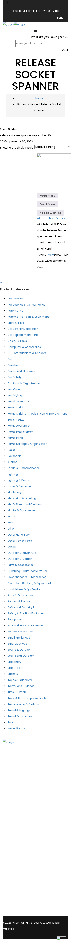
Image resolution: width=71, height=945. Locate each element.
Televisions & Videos (21, 686)
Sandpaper (15, 619)
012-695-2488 (50, 11)
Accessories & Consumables (26, 304)
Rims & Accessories (20, 595)
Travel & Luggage (19, 710)
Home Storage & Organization (27, 444)
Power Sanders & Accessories (27, 577)
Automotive (15, 311)
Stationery (14, 662)
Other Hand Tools (19, 535)
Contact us (17, 797)
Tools (13, 814)
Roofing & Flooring (19, 601)
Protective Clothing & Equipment (29, 583)
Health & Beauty (18, 401)
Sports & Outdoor (19, 650)
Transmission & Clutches (24, 704)
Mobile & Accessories (21, 510)
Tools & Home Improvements (27, 698)
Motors (12, 516)
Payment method (22, 851)
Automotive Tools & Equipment (28, 317)
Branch (15, 792)
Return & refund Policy (25, 861)
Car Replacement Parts (23, 335)
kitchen (12, 462)
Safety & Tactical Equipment (27, 613)
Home (39, 98)
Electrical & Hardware (22, 371)
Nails (10, 522)
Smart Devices (17, 644)
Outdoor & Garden (20, 559)
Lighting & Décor (18, 480)
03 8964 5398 (13, 906)
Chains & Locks (17, 341)
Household (14, 456)
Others (12, 547)
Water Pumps (17, 728)
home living (15, 438)
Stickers (13, 674)
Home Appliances (19, 426)
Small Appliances (19, 637)
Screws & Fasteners (20, 631)
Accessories (15, 298)
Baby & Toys (16, 323)
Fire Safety (15, 377)
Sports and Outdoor (21, 656)
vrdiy (51, 255)
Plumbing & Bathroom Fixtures (28, 571)
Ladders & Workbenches (24, 468)
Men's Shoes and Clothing (25, 504)
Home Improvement (21, 432)
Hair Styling (15, 395)
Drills (10, 359)
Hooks (11, 450)
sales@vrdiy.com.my (17, 910)
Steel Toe (14, 668)
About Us (16, 787)
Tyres (11, 722)
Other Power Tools (20, 541)
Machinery (14, 492)
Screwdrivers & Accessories (26, 625)
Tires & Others (17, 692)
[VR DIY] (8, 24)
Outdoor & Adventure (22, 553)
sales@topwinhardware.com (21, 914)
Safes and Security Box (23, 607)
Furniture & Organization (24, 383)
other (11, 528)
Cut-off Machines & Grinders (27, 353)
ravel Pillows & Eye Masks (24, 589)
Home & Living (17, 407)
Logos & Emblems (19, 486)
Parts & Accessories (21, 565)
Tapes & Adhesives (20, 680)
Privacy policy (19, 856)
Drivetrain (14, 365)
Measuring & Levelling (22, 498)
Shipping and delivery (24, 846)
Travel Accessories (20, 716)
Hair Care (14, 389)
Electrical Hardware (23, 824)
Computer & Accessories (24, 347)
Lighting (13, 474)
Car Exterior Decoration (23, 329)
